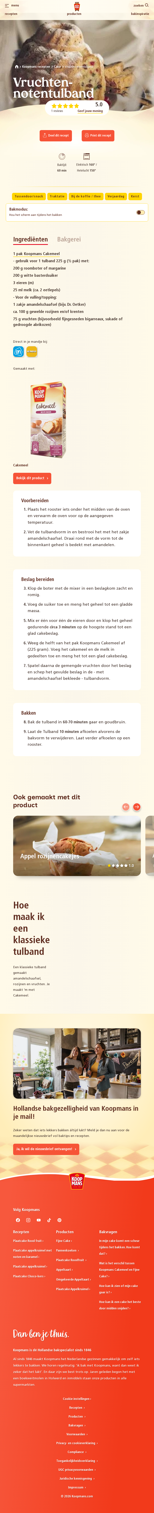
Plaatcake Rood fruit (27, 1241)
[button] (126, 807)
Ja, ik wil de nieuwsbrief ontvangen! (44, 1149)
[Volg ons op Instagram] (28, 1221)
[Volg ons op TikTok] (49, 1221)
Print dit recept (100, 135)
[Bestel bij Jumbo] (31, 351)
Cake (57, 66)
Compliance (76, 1452)
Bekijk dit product (30, 478)
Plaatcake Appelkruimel (72, 1289)
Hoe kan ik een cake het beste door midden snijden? (120, 1305)
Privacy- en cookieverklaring (76, 1443)
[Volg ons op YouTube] (39, 1221)
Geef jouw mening (90, 111)
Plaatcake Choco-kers (28, 1276)
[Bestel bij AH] (18, 351)
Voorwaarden (76, 1434)
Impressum (76, 1487)
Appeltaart (63, 1270)
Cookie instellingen (76, 1399)
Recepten (11, 14)
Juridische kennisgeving (76, 1478)
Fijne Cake (63, 1241)
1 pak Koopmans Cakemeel (36, 254)
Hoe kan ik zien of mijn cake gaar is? (118, 1289)
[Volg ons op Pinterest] (59, 1221)
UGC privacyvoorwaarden (76, 1470)
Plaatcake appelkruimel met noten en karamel (32, 1254)
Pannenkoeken (66, 1250)
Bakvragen (76, 1425)
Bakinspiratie (140, 14)
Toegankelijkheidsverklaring (76, 1461)
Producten (74, 14)
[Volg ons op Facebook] (18, 1221)
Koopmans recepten (36, 66)
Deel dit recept (58, 135)
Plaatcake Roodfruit (70, 1260)
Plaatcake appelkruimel (29, 1266)
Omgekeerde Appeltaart (72, 1279)
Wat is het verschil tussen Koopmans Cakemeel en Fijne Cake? (119, 1270)
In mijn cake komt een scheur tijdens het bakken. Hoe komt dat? (119, 1247)
